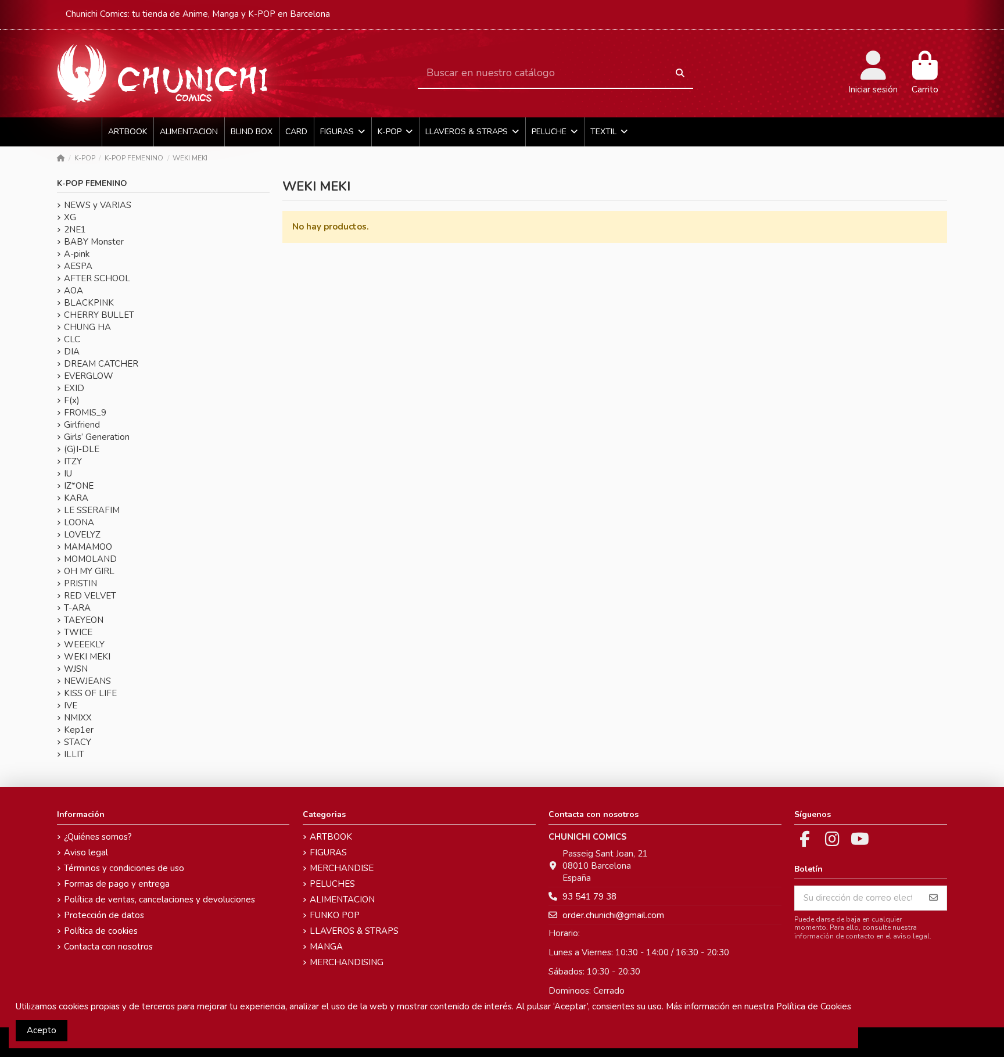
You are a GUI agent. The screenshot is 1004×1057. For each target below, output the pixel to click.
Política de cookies (101, 931)
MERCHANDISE (342, 868)
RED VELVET (90, 595)
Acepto (41, 1030)
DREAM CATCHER (101, 364)
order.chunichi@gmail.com (613, 915)
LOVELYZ (82, 534)
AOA (73, 290)
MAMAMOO (88, 547)
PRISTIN (80, 583)
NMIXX (78, 717)
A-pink (76, 254)
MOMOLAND (90, 559)
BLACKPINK (89, 303)
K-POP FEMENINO (92, 183)
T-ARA (77, 608)
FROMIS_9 (85, 412)
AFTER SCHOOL (97, 278)
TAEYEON (83, 620)
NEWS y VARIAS (97, 205)
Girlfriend (82, 425)
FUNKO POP (335, 915)
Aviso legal (86, 852)
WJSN (76, 669)
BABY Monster (94, 242)
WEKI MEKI (87, 656)
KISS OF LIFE (90, 693)
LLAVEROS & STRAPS (354, 931)
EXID (74, 388)
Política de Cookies (813, 1006)
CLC (72, 339)
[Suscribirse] (933, 898)
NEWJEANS (87, 681)
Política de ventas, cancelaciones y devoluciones (159, 899)
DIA (72, 351)
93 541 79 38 (589, 896)
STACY (77, 742)
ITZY (73, 461)
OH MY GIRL (89, 571)
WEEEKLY (84, 644)
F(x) (72, 400)
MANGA (326, 946)
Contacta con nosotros (108, 946)
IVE (70, 705)
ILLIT (74, 754)
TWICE (78, 632)
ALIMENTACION (342, 899)
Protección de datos (104, 915)
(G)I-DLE (81, 449)
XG (70, 217)
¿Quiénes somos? (98, 837)
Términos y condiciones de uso (124, 868)
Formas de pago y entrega (117, 884)
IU (68, 473)
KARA (76, 498)
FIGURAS (328, 852)
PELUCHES (332, 884)
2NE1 (75, 229)
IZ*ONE (79, 486)
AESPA (78, 266)
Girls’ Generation (97, 437)
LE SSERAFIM (92, 510)
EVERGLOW (88, 376)
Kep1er (79, 730)
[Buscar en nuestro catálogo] (680, 73)
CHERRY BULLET (99, 315)
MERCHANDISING (346, 962)
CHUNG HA (87, 327)
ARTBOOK (331, 837)
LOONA (79, 522)
